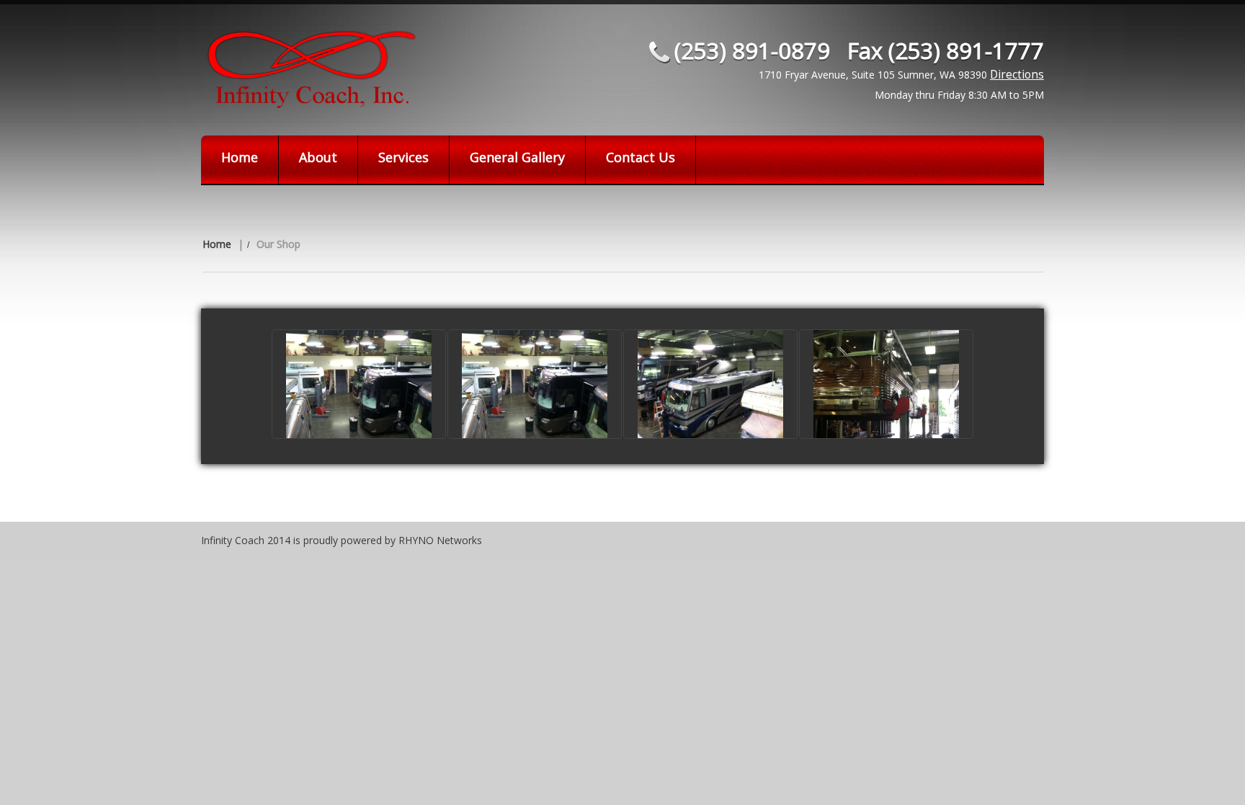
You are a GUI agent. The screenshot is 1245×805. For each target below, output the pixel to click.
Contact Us (640, 157)
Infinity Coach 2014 (245, 540)
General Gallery (517, 157)
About (318, 157)
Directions (1017, 74)
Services (403, 157)
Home (239, 157)
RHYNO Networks (440, 540)
